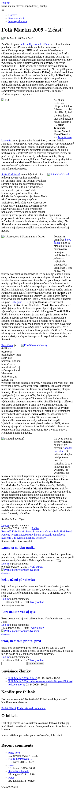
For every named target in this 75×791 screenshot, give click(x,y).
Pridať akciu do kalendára (31, 708)
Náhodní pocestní (41, 534)
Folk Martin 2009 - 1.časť (22, 678)
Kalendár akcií (16, 18)
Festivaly (41, 537)
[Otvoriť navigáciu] (2, 10)
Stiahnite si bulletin (18, 771)
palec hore (14, 752)
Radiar (35, 528)
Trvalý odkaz (35, 566)
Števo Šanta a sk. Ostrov (39, 531)
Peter (11, 777)
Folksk (5, 2)
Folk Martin (18, 531)
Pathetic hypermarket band (16, 534)
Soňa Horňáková (10, 174)
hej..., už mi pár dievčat (18, 579)
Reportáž (6, 531)
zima (11, 765)
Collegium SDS (19, 302)
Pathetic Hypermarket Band (35, 44)
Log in (5, 525)
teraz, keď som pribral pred (21, 641)
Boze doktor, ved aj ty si (18, 612)
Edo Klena (7, 345)
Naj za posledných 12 (20, 758)
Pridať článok (8, 708)
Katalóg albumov (17, 21)
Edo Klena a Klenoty (23, 537)
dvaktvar (5, 573)
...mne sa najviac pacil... (18, 547)
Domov (12, 15)
